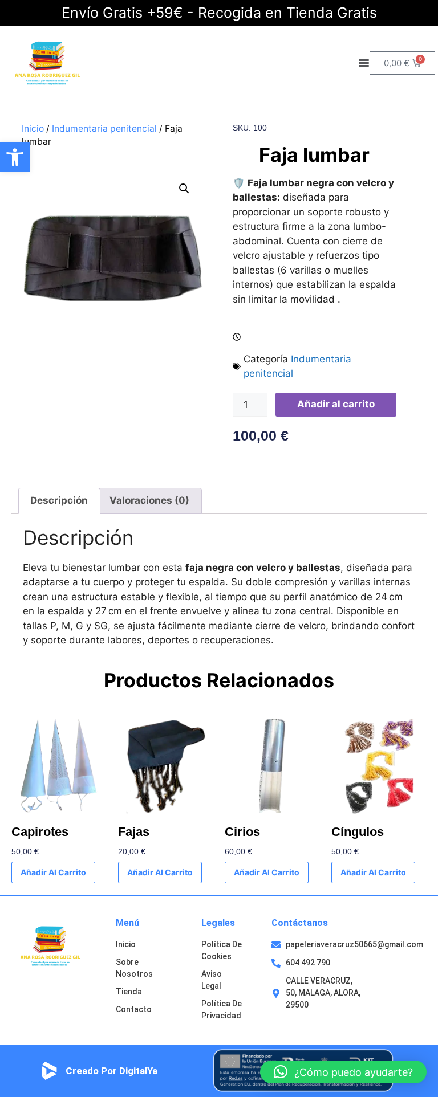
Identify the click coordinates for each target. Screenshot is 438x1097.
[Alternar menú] (364, 62)
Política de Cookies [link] (221, 950)
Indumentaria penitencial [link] (104, 128)
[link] (15, 157)
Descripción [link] (59, 500)
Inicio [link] (33, 128)
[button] (184, 188)
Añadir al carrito (336, 404)
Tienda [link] (129, 991)
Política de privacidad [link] (221, 1009)
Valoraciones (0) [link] (149, 500)
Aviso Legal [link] (211, 979)
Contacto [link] (134, 1009)
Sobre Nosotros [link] (134, 967)
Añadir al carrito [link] (53, 872)
